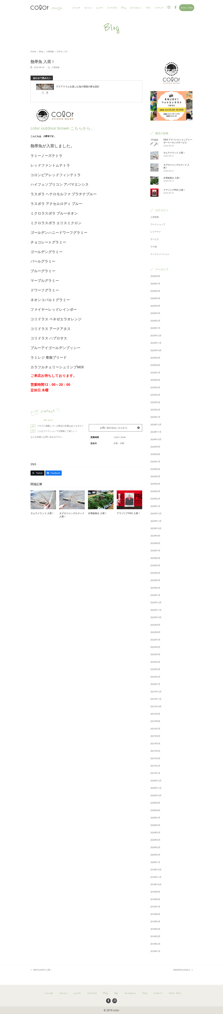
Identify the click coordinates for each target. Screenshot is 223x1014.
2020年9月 (155, 802)
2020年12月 (155, 780)
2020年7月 (155, 817)
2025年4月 (155, 394)
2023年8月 (155, 543)
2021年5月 (155, 743)
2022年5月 (155, 654)
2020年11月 (155, 787)
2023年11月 (155, 520)
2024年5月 (155, 476)
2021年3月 (155, 758)
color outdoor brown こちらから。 (63, 128)
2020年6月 (155, 825)
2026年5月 (155, 298)
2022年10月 (155, 617)
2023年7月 (155, 550)
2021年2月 (155, 765)
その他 (153, 246)
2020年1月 (155, 862)
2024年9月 (155, 446)
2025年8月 (155, 365)
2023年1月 (155, 595)
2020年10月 (155, 795)
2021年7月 (155, 728)
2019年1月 (155, 951)
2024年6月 (155, 469)
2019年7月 (155, 906)
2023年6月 (155, 558)
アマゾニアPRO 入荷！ (128, 513)
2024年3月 (155, 491)
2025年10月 (155, 350)
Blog (105, 993)
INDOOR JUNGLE (181, 970)
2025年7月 (155, 372)
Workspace (130, 993)
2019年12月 (155, 869)
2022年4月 (155, 661)
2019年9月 (155, 891)
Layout (77, 993)
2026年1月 (155, 328)
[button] (37, 473)
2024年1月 (155, 506)
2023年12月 (155, 513)
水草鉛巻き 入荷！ (97, 513)
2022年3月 (155, 669)
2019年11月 (155, 877)
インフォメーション (159, 254)
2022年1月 (155, 684)
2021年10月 (155, 706)
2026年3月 (155, 313)
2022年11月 (155, 609)
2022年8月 (155, 632)
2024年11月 (155, 431)
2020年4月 (155, 839)
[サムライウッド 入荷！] (43, 499)
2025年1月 (155, 416)
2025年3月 (155, 402)
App (116, 993)
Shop (144, 993)
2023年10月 (155, 528)
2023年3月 (155, 580)
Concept (49, 993)
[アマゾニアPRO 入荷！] (129, 499)
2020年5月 (155, 832)
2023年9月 (155, 535)
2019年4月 (155, 928)
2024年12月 (155, 424)
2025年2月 (155, 409)
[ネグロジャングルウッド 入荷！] (72, 499)
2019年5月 (155, 921)
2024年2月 (155, 498)
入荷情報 (55, 67)
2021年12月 (155, 691)
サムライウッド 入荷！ (42, 513)
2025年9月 (155, 357)
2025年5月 (155, 387)
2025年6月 (155, 379)
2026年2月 (155, 320)
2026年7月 (155, 283)
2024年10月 (155, 439)
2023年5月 (155, 565)
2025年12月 (155, 335)
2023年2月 (155, 587)
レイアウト (155, 231)
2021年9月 (155, 713)
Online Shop (175, 993)
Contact (158, 993)
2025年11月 (155, 342)
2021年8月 (155, 721)
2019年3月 (155, 936)
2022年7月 (155, 639)
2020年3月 (155, 847)
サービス (154, 239)
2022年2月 (155, 676)
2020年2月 (155, 854)
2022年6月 (155, 647)
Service (63, 993)
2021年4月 (155, 750)
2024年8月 (155, 454)
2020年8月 (155, 810)
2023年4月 (155, 572)
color (116, 1010)
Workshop (92, 993)
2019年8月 (155, 899)
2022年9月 (155, 624)
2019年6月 (155, 914)
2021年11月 (155, 698)
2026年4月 (155, 305)
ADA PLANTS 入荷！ (41, 970)
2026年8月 (155, 276)
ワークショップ (157, 224)
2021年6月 (155, 736)
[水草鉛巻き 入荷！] (100, 499)
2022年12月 (155, 602)
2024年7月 (155, 461)
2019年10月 (155, 884)
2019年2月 (155, 943)
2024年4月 (155, 483)
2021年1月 (155, 773)
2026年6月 (155, 290)
